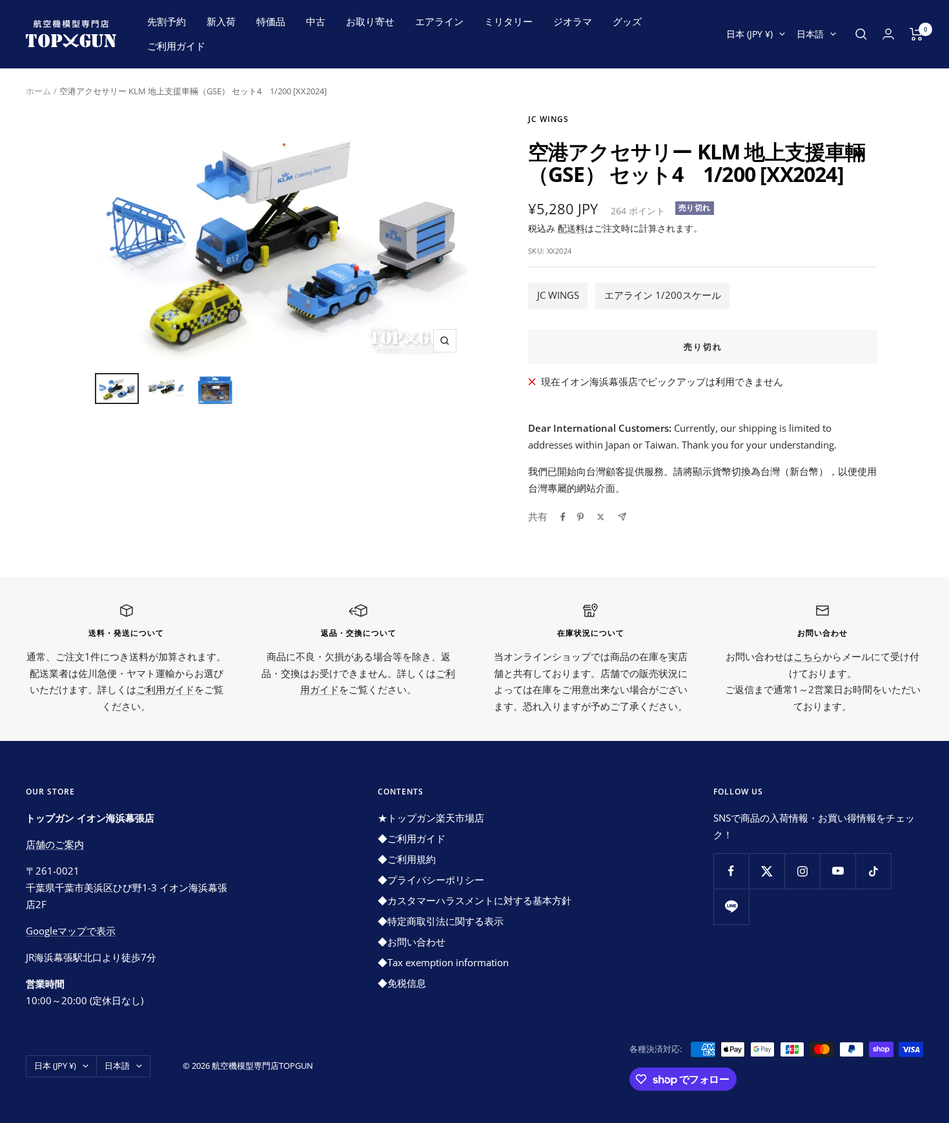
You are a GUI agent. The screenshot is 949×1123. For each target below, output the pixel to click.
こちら (807, 656)
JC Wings (548, 119)
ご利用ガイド (176, 45)
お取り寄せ (370, 21)
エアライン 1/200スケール (662, 294)
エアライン (439, 21)
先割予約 (166, 21)
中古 (315, 21)
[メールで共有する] (622, 516)
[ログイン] (888, 33)
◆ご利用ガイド (411, 838)
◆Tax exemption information (443, 962)
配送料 (571, 228)
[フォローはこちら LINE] (731, 906)
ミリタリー (508, 21)
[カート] (916, 34)
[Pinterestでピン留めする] (580, 516)
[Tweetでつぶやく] (600, 516)
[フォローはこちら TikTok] (873, 871)
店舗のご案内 (55, 844)
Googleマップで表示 (71, 930)
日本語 (810, 34)
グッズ (627, 21)
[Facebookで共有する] (563, 516)
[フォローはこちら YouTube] (837, 871)
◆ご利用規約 (407, 859)
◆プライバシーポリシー (431, 879)
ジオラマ (572, 21)
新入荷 (221, 21)
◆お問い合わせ (411, 941)
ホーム (38, 91)
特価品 (270, 21)
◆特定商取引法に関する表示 (441, 921)
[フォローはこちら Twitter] (766, 871)
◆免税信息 (402, 982)
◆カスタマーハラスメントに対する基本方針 (474, 900)
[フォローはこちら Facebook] (731, 871)
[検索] (861, 34)
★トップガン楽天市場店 (431, 817)
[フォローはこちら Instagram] (802, 871)
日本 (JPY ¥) (749, 34)
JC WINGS (558, 294)
